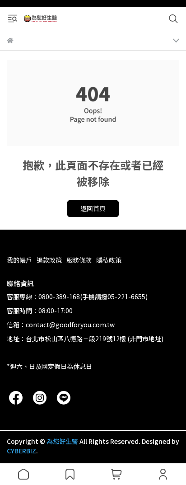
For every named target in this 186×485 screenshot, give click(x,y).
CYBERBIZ (21, 450)
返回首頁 (93, 208)
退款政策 (49, 259)
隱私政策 (108, 259)
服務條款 (79, 259)
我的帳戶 (19, 259)
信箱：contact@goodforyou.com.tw (61, 324)
